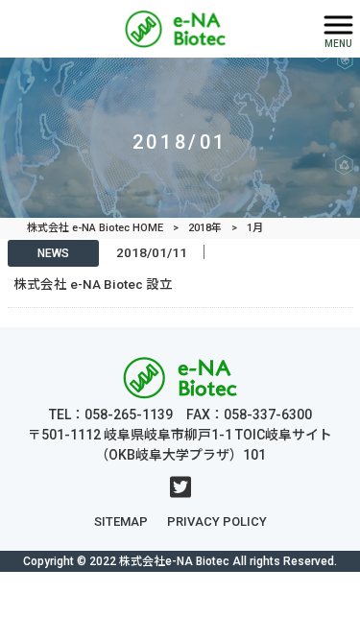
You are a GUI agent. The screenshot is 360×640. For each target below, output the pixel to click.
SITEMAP (121, 521)
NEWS (53, 253)
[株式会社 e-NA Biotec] (156, 27)
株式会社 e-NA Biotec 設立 (93, 284)
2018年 (205, 228)
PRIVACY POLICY (217, 521)
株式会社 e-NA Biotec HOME (95, 228)
